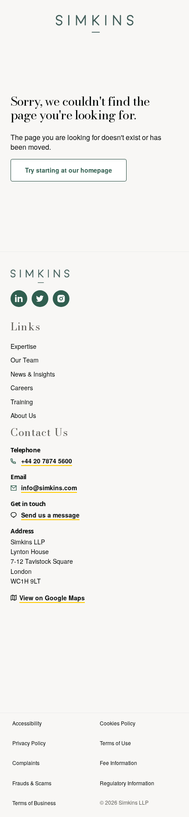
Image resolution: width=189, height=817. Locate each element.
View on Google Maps (52, 597)
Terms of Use (115, 743)
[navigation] (95, 21)
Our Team (25, 359)
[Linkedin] (19, 298)
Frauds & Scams (31, 783)
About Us (23, 415)
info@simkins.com (49, 487)
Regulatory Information (127, 783)
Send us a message (50, 514)
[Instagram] (61, 298)
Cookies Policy (117, 723)
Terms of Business (34, 802)
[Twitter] (40, 298)
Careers (22, 387)
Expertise (23, 346)
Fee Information (118, 762)
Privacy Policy (29, 743)
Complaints (26, 762)
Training (22, 401)
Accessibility (27, 723)
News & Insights (33, 374)
